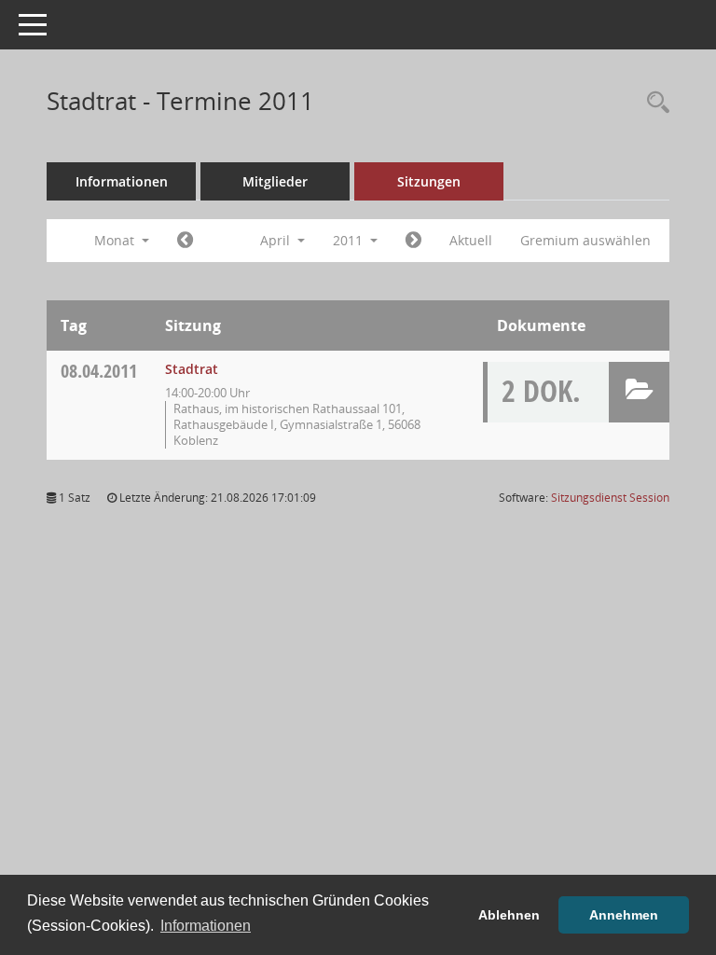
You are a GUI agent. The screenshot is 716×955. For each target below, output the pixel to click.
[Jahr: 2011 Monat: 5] (413, 240)
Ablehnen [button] (509, 914)
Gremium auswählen (585, 240)
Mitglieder (275, 181)
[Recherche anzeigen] (653, 103)
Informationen (122, 181)
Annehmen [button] (623, 914)
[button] (639, 392)
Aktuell (470, 240)
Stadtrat (191, 369)
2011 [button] (349, 240)
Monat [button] (116, 240)
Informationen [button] (205, 926)
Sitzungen (429, 181)
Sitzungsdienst (610, 497)
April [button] (277, 240)
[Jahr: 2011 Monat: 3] (185, 240)
